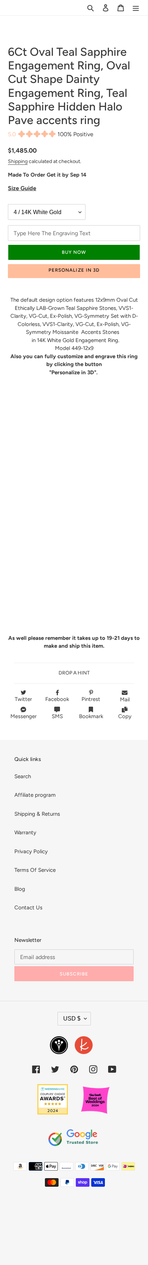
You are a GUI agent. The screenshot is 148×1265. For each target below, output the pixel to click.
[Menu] (135, 7)
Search (22, 776)
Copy (124, 716)
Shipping (18, 161)
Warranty (25, 832)
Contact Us (28, 907)
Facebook (57, 699)
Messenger (23, 716)
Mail (125, 699)
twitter (23, 699)
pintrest (91, 699)
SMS (57, 716)
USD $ (71, 1019)
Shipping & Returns (37, 814)
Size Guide (22, 188)
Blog (19, 889)
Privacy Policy (31, 851)
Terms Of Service (35, 870)
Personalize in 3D (74, 270)
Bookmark (91, 716)
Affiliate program (35, 795)
